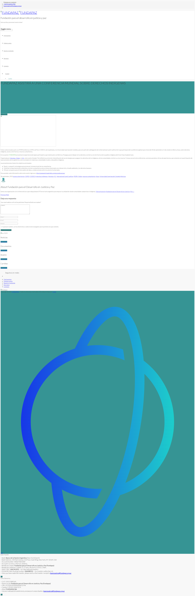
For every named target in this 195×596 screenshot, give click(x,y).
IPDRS (76, 176)
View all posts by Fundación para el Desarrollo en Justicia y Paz (115, 191)
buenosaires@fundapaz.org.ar (54, 591)
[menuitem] (99, 74)
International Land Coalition (65, 176)
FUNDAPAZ (15, 292)
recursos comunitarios (88, 176)
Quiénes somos (7, 43)
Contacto (6, 66)
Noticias (123, 176)
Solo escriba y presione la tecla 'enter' (12, 22)
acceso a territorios (19, 176)
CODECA (33, 176)
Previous (3, 195)
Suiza (97, 176)
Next (7, 195)
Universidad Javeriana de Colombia (110, 176)
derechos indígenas (42, 176)
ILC (23, 158)
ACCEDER (4, 242)
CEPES (27, 176)
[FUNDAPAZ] (19, 12)
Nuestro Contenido (9, 51)
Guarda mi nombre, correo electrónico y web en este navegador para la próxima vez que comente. (30, 227)
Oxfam (18, 158)
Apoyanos (6, 58)
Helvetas (12, 158)
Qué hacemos (7, 35)
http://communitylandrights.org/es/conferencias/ (50, 173)
